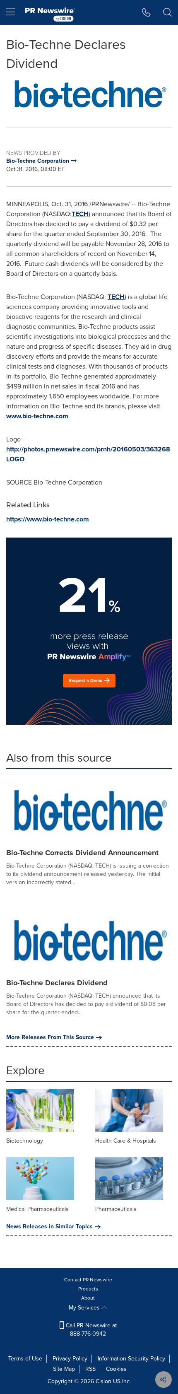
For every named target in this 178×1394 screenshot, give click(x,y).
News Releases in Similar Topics (49, 1227)
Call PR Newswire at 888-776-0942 (90, 1329)
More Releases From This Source (50, 1037)
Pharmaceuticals (116, 1209)
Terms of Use (25, 1358)
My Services (85, 1307)
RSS (90, 1369)
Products (88, 1289)
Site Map (64, 1369)
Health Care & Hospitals (125, 1140)
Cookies (116, 1369)
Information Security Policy (131, 1358)
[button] (89, 94)
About (88, 1298)
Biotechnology (24, 1140)
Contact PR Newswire (88, 1279)
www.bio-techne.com (37, 416)
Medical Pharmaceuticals (37, 1209)
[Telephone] (146, 12)
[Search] (167, 12)
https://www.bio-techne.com (47, 519)
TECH (80, 214)
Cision (103, 1381)
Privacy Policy (70, 1358)
